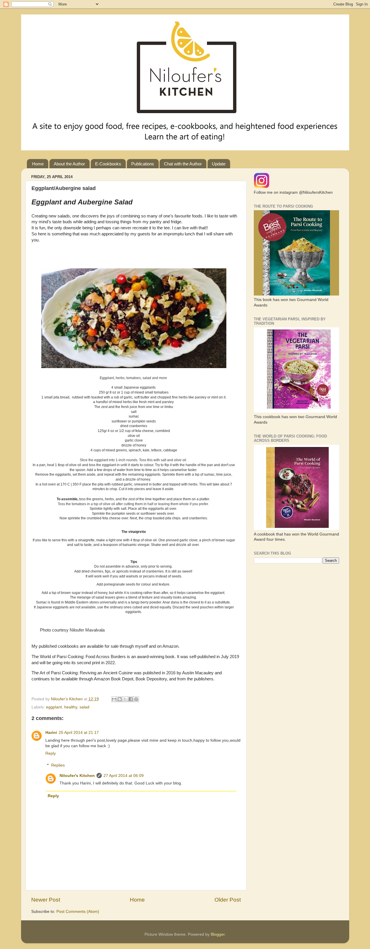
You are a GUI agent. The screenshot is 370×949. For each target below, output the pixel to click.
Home (38, 163)
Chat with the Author (183, 163)
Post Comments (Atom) (77, 911)
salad (84, 707)
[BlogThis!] (120, 699)
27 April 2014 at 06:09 (123, 775)
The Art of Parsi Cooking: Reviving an (67, 673)
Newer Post (45, 900)
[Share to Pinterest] (136, 699)
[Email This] (114, 699)
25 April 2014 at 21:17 (79, 732)
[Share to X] (125, 699)
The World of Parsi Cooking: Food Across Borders (79, 656)
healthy (70, 707)
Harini (51, 732)
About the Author (69, 163)
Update (218, 163)
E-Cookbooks (108, 163)
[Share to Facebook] (131, 699)
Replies (58, 765)
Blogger (218, 934)
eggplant (54, 707)
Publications (142, 163)
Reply (50, 753)
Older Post (227, 900)
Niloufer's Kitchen (77, 775)
